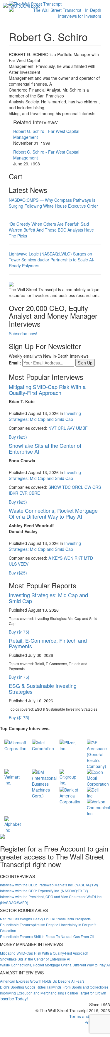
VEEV (23, 564)
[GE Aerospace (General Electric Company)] (97, 754)
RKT (79, 558)
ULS (13, 564)
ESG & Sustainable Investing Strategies (43, 688)
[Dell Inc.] (96, 792)
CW (87, 487)
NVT (52, 428)
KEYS (57, 558)
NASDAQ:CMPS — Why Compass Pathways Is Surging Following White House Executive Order (53, 203)
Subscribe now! (23, 333)
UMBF (82, 428)
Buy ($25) (18, 437)
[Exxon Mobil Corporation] (98, 777)
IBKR (13, 493)
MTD (88, 558)
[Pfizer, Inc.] (69, 745)
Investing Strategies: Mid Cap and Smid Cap (45, 416)
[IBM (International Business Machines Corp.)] (44, 783)
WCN (68, 558)
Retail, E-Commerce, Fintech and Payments (48, 643)
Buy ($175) (19, 632)
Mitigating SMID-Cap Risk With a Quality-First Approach (47, 389)
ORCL (77, 487)
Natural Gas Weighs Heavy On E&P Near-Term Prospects (45, 918)
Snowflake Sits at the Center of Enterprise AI (45, 448)
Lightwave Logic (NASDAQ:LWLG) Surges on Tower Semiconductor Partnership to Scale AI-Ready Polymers (51, 259)
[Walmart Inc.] (13, 777)
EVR (23, 493)
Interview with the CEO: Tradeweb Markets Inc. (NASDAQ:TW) (49, 884)
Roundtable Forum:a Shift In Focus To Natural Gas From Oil (47, 936)
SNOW (54, 487)
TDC (66, 487)
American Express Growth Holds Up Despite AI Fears (42, 981)
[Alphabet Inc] (13, 824)
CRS (96, 487)
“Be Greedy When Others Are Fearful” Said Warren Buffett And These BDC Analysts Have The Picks (51, 230)
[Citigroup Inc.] (69, 777)
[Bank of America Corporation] (71, 795)
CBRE (34, 493)
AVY (71, 428)
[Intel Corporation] (43, 745)
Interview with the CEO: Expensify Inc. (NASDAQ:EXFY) (44, 890)
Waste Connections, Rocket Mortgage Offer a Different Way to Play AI (53, 513)
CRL (62, 428)
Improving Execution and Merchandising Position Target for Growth (53, 992)
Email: (15, 363)
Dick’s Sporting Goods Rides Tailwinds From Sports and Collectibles (54, 986)
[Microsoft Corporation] (15, 745)
